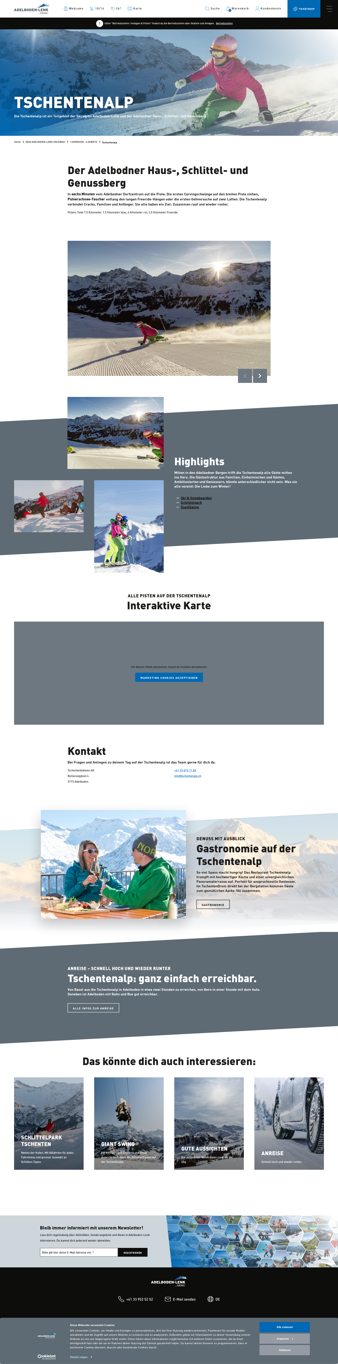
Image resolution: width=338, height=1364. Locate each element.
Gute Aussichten (204, 1149)
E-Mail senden (184, 1299)
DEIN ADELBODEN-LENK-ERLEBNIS (45, 142)
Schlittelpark (191, 502)
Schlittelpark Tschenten (41, 1141)
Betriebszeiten (224, 23)
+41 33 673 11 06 (185, 770)
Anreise (272, 1153)
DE (217, 1299)
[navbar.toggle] (329, 9)
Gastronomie (213, 905)
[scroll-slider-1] (260, 376)
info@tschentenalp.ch (187, 776)
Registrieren (133, 1252)
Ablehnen (285, 1350)
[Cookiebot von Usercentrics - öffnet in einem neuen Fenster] (46, 1357)
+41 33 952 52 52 (139, 1299)
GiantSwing (190, 506)
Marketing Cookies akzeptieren (169, 678)
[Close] (237, 23)
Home (17, 142)
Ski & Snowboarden (196, 497)
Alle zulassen (285, 1327)
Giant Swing (118, 1144)
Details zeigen (78, 1357)
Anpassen (283, 1338)
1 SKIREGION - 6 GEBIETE (83, 142)
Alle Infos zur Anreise (93, 1008)
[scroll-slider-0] (245, 376)
